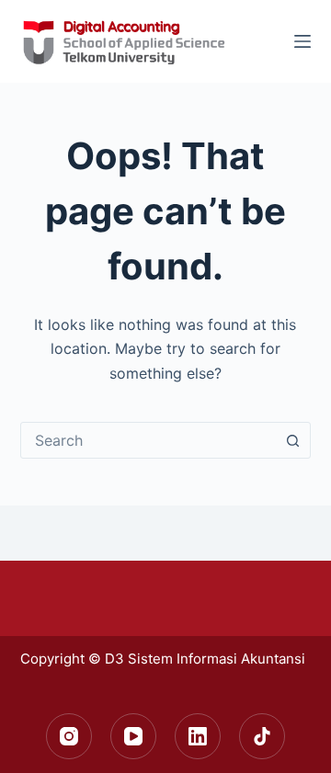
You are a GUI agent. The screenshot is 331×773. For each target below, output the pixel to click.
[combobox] (148, 440)
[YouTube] (133, 736)
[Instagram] (69, 736)
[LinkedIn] (198, 736)
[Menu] (302, 41)
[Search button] (292, 440)
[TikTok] (262, 736)
